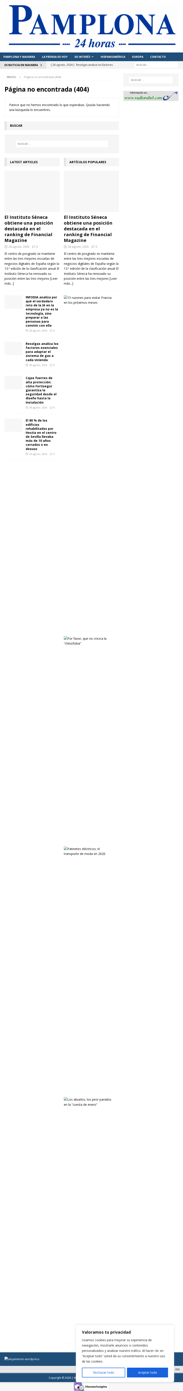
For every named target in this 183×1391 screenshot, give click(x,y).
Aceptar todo (147, 1372)
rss (177, 1369)
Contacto (158, 57)
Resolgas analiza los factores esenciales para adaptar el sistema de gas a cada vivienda (42, 352)
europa (137, 57)
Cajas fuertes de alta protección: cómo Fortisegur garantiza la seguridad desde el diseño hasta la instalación (41, 390)
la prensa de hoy (55, 57)
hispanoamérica (113, 57)
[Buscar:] (156, 65)
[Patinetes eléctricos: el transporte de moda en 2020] (90, 851)
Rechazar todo (103, 1372)
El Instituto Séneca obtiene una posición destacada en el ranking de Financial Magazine (28, 228)
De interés (82, 57)
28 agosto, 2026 (18, 247)
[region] (125, 1353)
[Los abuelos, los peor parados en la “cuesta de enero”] (90, 1102)
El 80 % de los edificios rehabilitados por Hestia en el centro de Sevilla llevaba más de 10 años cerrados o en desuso (41, 434)
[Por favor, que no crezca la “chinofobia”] (90, 641)
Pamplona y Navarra (19, 57)
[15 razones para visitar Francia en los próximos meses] (90, 300)
